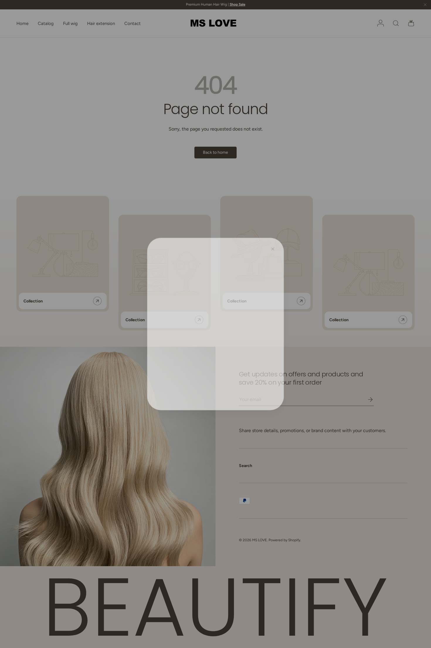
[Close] (274, 247)
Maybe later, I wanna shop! (215, 349)
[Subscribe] (254, 321)
